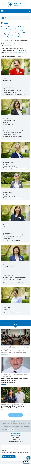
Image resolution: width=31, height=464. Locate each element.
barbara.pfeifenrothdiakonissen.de (16, 168)
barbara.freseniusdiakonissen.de (16, 94)
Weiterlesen (4, 354)
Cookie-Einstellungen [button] (24, 423)
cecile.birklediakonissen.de (15, 312)
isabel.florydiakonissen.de (14, 136)
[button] (8, 429)
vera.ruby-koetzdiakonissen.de (16, 198)
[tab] (15, 18)
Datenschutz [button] (13, 423)
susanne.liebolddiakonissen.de (16, 240)
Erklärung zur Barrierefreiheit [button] (11, 426)
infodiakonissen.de (17, 441)
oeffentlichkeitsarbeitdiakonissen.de (17, 52)
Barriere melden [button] (24, 426)
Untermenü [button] (8, 17)
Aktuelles (9, 45)
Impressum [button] (6, 423)
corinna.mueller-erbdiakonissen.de (17, 283)
